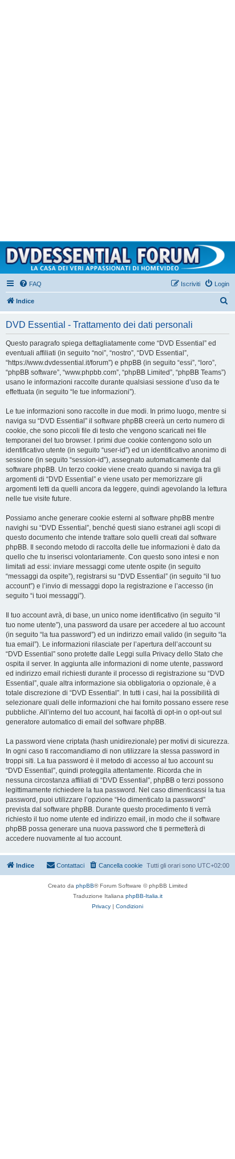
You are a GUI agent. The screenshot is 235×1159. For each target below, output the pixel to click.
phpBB (85, 886)
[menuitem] (30, 284)
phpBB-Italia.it (144, 896)
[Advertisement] (117, 117)
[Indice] (117, 257)
